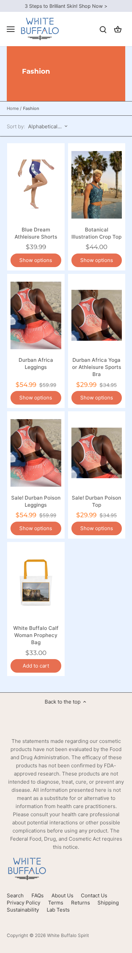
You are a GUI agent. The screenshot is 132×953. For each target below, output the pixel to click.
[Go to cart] (118, 29)
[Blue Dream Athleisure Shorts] (35, 185)
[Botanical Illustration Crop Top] (96, 185)
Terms (55, 902)
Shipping (108, 902)
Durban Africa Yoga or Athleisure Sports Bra (96, 367)
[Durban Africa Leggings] (35, 315)
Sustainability (23, 910)
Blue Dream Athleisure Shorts (36, 233)
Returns (80, 902)
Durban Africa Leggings (36, 363)
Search (15, 895)
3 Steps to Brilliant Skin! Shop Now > (66, 6)
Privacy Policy (23, 902)
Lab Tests (58, 910)
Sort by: (16, 126)
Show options (35, 260)
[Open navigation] (11, 29)
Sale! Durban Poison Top (96, 501)
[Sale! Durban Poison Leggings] (35, 453)
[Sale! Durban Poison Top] (96, 453)
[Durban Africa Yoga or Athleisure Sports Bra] (96, 315)
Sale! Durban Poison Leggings (36, 501)
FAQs (37, 895)
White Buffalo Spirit (68, 935)
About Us (62, 895)
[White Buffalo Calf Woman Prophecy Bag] (35, 583)
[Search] (102, 29)
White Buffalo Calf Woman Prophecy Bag (36, 635)
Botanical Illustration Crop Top (96, 233)
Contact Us (94, 895)
